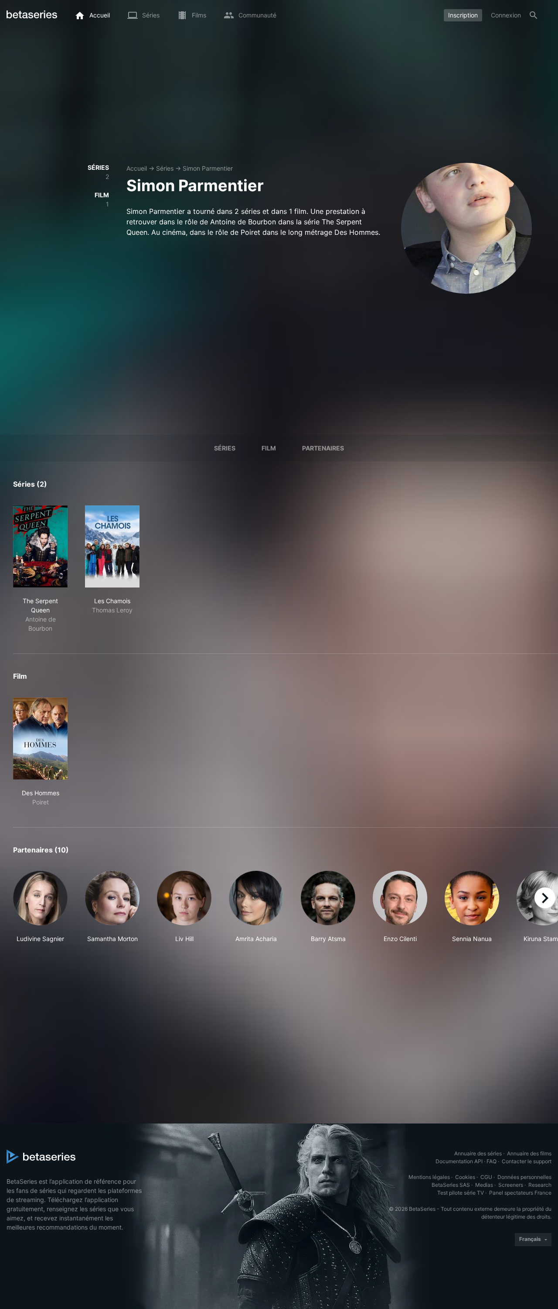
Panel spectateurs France (520, 1192)
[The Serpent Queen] (40, 546)
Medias (484, 1185)
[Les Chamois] (112, 546)
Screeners (510, 1185)
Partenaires (323, 448)
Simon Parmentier (208, 168)
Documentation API (459, 1161)
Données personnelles (524, 1177)
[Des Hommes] (40, 738)
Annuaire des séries (478, 1153)
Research (539, 1185)
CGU (486, 1177)
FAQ (492, 1161)
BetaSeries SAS (451, 1185)
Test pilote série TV (460, 1192)
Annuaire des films (529, 1153)
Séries (165, 168)
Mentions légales (429, 1177)
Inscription (463, 15)
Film (269, 448)
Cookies (465, 1177)
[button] (40, 907)
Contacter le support (526, 1161)
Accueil (136, 168)
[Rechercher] (533, 15)
